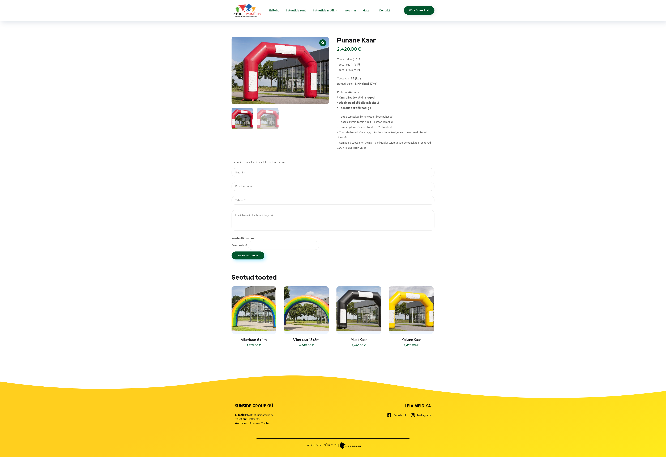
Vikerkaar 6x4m (254, 340)
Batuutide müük (324, 10)
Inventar (350, 10)
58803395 (254, 419)
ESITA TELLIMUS (248, 255)
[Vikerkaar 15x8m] (306, 308)
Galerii (367, 10)
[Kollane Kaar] (411, 308)
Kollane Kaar (411, 340)
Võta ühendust (419, 10)
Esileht (274, 10)
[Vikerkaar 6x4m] (254, 308)
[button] (322, 42)
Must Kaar (359, 340)
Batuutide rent (296, 10)
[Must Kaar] (358, 308)
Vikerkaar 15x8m (306, 340)
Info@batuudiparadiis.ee (259, 415)
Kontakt (384, 10)
